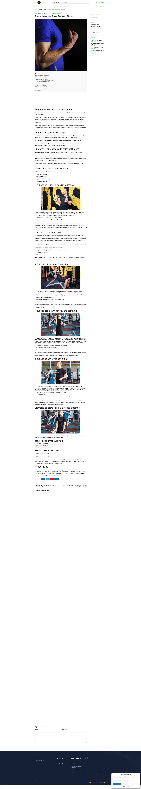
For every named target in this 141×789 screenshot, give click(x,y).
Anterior (37, 483)
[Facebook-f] (85, 758)
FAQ (72, 772)
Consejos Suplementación (95, 28)
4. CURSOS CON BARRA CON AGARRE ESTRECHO (46, 84)
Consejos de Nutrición (42, 9)
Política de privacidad (126, 786)
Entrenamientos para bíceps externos (42, 75)
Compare (3, 787)
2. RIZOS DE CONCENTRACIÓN (43, 81)
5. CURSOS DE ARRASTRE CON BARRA (44, 85)
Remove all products (10, 787)
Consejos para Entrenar (95, 26)
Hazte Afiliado (59, 761)
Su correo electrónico (65, 729)
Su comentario (37, 733)
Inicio (36, 9)
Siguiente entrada (82, 483)
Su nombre (37, 729)
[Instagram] (87, 758)
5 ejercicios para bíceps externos (42, 79)
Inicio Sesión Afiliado (60, 763)
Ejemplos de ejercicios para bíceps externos (43, 86)
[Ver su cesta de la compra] (105, 2)
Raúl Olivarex (38, 13)
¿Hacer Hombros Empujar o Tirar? (97, 47)
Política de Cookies (75, 763)
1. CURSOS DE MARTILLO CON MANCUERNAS (46, 80)
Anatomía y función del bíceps (41, 76)
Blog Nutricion (74, 761)
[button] (138, 774)
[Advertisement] (61, 100)
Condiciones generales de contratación (76, 767)
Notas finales (38, 90)
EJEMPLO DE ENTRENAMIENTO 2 (44, 89)
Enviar (38, 745)
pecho (58, 295)
